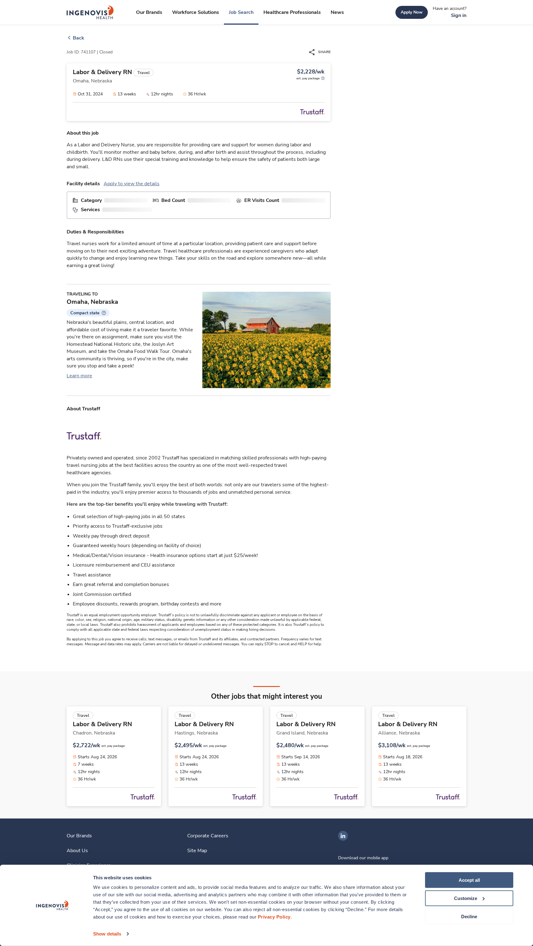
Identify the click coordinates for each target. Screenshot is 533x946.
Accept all (469, 880)
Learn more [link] (79, 375)
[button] (88, 312)
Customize (465, 898)
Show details (107, 933)
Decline (469, 916)
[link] (90, 12)
